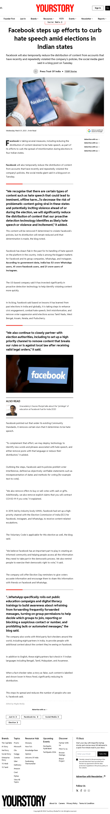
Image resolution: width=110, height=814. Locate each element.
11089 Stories (71, 71)
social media (51, 717)
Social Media (54, 22)
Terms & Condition (86, 803)
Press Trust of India (50, 71)
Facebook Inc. (30, 717)
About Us (53, 803)
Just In (12, 717)
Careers (62, 803)
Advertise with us (38, 710)
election (12, 722)
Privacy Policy (72, 803)
